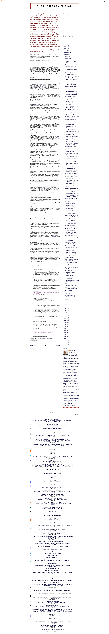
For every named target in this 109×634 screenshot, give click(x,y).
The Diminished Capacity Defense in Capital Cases (52, 425)
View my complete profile (69, 405)
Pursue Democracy (52, 434)
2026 (65, 45)
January (67, 312)
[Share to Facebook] (35, 340)
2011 (65, 336)
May (66, 304)
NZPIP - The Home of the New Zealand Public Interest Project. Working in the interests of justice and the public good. (52, 589)
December (67, 52)
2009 (65, 340)
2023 (65, 50)
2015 (65, 328)
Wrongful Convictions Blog (52, 490)
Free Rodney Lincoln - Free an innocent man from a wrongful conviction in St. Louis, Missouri (52, 585)
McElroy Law (52, 587)
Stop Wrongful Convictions (52, 481)
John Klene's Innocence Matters (52, 533)
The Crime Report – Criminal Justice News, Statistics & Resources (52, 544)
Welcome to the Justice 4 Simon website (52, 541)
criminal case (53, 236)
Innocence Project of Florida (52, 507)
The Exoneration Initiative (52, 553)
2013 (65, 332)
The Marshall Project (52, 419)
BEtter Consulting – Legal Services (52, 629)
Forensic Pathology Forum (52, 502)
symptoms (37, 104)
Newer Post (32, 345)
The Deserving (52, 452)
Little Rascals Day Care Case (52, 498)
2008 (65, 342)
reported (32, 160)
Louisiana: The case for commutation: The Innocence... (70, 103)
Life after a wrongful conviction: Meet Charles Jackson (52, 475)
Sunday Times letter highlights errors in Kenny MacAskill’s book (52, 525)
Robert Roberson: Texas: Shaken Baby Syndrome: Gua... (71, 98)
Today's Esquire (43, 86)
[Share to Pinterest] (36, 340)
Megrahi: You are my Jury (52, 524)
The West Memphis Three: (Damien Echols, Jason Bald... (70, 61)
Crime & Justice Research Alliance (52, 464)
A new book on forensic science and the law (52, 521)
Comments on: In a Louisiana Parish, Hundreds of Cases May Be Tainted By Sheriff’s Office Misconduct (52, 445)
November (67, 54)
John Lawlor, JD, (45, 187)
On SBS (52, 460)
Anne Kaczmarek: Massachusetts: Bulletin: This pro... (71, 292)
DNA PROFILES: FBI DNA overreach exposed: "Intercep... (70, 272)
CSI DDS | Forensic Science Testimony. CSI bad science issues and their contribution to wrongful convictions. (52, 439)
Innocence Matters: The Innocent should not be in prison (52, 532)
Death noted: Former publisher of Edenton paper (52, 499)
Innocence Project (52, 620)
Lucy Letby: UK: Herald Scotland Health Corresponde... (70, 277)
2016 (65, 326)
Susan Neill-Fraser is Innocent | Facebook (52, 548)
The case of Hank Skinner (52, 582)
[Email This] (30, 340)
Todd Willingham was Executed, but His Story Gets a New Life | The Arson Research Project (52, 537)
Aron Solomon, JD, (37, 85)
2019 (65, 320)
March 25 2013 (52, 538)
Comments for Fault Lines (52, 515)
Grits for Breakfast (52, 469)
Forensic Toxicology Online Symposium (52, 495)
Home (45, 345)
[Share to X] (33, 340)
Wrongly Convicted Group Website (52, 486)
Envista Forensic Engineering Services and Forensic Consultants (52, 561)
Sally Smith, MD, (33, 119)
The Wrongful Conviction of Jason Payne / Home (52, 546)
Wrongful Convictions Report (52, 428)
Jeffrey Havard (52, 575)
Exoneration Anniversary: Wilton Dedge (52, 508)
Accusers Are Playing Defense (52, 461)
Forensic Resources (52, 424)
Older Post (58, 345)
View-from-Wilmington (52, 519)
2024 (65, 48)
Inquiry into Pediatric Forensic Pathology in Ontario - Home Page (52, 573)
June (66, 303)
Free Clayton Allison (52, 631)
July (66, 301)
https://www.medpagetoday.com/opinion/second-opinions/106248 (44, 264)
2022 (65, 315)
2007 (65, 344)
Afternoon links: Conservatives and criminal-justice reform (52, 512)
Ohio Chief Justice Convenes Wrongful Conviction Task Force (52, 491)
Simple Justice (52, 555)
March (66, 308)
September (67, 58)
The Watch (52, 511)
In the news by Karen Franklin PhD (52, 455)
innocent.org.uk (52, 563)
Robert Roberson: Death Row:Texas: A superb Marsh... (70, 185)
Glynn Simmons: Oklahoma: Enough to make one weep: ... (71, 264)
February (67, 310)
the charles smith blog (54, 6)
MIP (52, 477)
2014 (65, 330)
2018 (65, 322)
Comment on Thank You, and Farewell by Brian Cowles (52, 517)
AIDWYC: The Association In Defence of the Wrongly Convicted (52, 580)
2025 (65, 46)
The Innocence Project (52, 568)
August (67, 299)
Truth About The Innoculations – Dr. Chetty (52, 483)
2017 (65, 324)
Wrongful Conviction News (52, 473)
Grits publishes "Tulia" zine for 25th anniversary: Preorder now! (52, 470)
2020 (65, 318)
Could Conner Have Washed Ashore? (52, 487)
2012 (65, 334)
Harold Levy (73, 350)
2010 (65, 338)
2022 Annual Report (52, 479)
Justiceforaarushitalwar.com (52, 528)
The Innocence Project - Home (52, 549)
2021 (65, 317)
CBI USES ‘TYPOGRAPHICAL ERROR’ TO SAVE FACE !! (52, 529)
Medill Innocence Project (52, 576)
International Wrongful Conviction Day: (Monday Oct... (71, 70)
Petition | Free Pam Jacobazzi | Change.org (52, 559)
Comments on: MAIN (52, 557)
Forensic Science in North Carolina (52, 494)
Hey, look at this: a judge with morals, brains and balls (52, 435)
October (67, 56)
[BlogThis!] (32, 340)
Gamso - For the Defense (52, 451)
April (66, 306)
